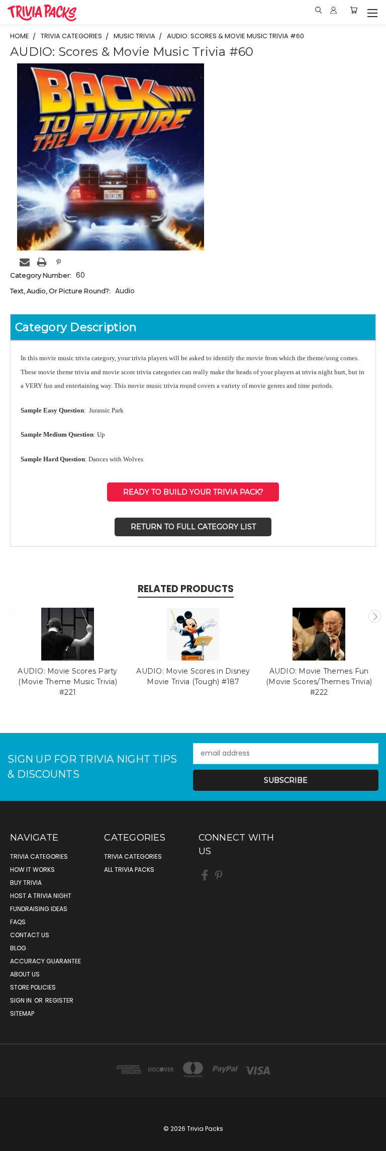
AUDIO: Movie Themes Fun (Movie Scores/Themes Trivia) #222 (319, 682)
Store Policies (33, 987)
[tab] (193, 327)
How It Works (32, 869)
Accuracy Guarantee (45, 961)
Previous (11, 616)
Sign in (21, 1000)
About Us (25, 974)
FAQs (18, 922)
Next (374, 616)
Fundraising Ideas (38, 909)
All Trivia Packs (129, 869)
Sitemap (22, 1013)
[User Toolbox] (333, 10)
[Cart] (353, 10)
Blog (18, 948)
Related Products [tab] (186, 589)
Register (59, 1000)
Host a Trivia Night (40, 895)
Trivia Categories (39, 856)
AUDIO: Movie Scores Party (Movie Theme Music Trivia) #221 (67, 682)
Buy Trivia (26, 882)
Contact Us (29, 935)
